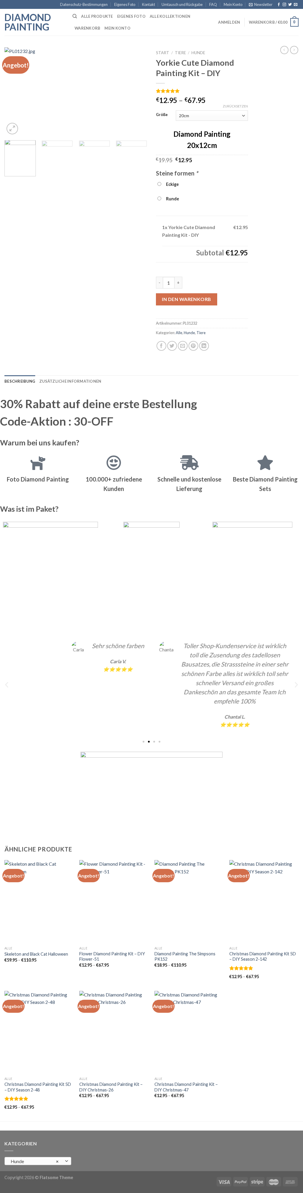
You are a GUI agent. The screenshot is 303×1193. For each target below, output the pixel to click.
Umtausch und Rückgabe (182, 4)
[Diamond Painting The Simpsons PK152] (189, 901)
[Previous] (14, 92)
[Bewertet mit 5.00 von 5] (241, 968)
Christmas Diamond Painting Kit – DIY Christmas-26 (111, 1087)
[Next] (136, 92)
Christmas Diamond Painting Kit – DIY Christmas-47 (186, 1087)
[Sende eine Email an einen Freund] (183, 346)
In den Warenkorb (186, 299)
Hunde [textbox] (35, 1161)
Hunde (198, 52)
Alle (179, 332)
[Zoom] (12, 128)
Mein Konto (233, 4)
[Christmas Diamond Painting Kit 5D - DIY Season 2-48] (39, 1032)
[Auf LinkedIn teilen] (204, 346)
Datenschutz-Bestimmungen (84, 4)
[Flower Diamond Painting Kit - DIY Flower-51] (114, 901)
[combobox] (37, 1161)
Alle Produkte (97, 16)
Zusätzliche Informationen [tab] (70, 381)
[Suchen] (74, 16)
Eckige (171, 184)
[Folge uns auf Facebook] (279, 5)
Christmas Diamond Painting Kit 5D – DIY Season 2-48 (37, 1087)
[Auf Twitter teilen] (172, 346)
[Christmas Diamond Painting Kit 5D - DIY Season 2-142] (264, 901)
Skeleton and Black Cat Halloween (36, 954)
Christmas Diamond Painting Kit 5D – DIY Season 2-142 (262, 956)
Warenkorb (87, 28)
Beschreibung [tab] (19, 381)
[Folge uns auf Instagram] (284, 5)
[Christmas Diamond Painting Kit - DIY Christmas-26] (114, 1032)
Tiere (180, 52)
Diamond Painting (27, 22)
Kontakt (148, 4)
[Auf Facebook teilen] (161, 346)
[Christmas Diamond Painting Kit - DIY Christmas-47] (189, 1032)
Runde (171, 198)
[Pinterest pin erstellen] (193, 346)
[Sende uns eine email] (295, 5)
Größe (162, 115)
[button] (6, 684)
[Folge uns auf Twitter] (290, 5)
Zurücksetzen (235, 106)
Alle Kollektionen (170, 16)
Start (162, 52)
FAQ (213, 4)
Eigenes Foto (124, 4)
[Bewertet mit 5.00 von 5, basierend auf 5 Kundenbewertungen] (202, 90)
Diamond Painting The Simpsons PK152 (184, 956)
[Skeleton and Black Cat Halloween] (39, 901)
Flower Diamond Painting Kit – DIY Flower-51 (112, 956)
